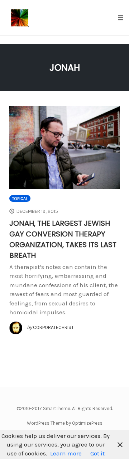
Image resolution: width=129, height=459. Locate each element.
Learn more (66, 453)
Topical (20, 198)
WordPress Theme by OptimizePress (64, 423)
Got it (97, 453)
